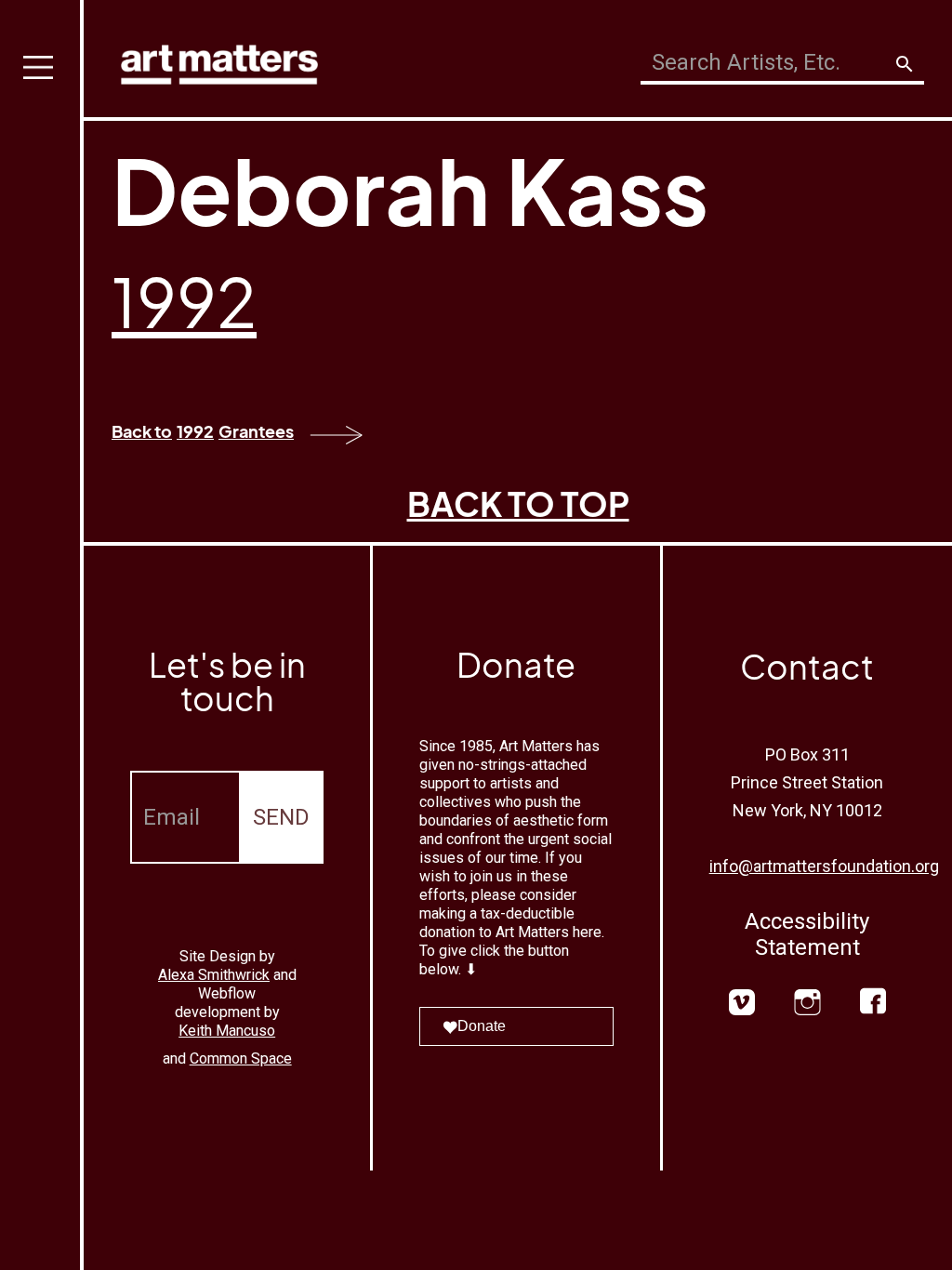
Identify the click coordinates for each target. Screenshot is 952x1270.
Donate (481, 1026)
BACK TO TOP (518, 503)
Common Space (241, 1058)
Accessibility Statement (807, 934)
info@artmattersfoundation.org (824, 866)
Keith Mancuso (226, 1030)
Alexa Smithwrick (214, 975)
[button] (42, 635)
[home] (219, 60)
